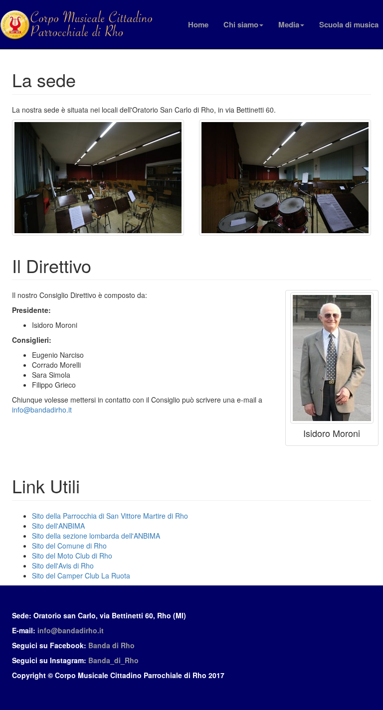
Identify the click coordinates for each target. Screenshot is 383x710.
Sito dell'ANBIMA (58, 526)
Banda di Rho (111, 645)
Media (288, 24)
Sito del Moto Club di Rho (72, 556)
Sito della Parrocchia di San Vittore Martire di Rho (110, 516)
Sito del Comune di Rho (69, 546)
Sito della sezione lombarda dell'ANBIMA (96, 536)
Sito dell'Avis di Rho (63, 565)
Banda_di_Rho (113, 660)
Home (198, 24)
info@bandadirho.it (42, 410)
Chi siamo (240, 24)
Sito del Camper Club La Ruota (81, 575)
